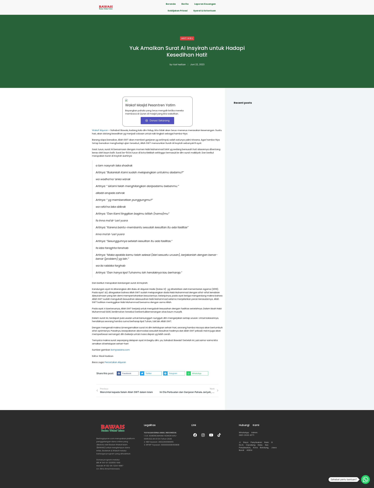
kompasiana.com (120, 349)
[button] (127, 373)
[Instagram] (203, 435)
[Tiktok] (219, 435)
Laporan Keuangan (205, 3)
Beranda (171, 3)
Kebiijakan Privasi (177, 10)
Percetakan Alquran (115, 362)
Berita (184, 3)
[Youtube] (211, 435)
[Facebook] (195, 435)
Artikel (187, 38)
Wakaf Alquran (100, 130)
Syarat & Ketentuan (204, 10)
